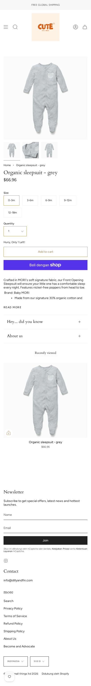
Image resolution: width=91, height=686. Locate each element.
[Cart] (84, 27)
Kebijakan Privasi (60, 548)
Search (8, 601)
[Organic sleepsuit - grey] (12, 150)
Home (7, 165)
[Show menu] (5, 27)
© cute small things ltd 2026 (21, 673)
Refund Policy (13, 623)
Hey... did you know (25, 321)
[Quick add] (9, 433)
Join (45, 540)
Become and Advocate (19, 646)
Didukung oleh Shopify (55, 673)
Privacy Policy (13, 608)
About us (15, 336)
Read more (12, 307)
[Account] (75, 27)
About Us (10, 639)
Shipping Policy (14, 631)
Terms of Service (15, 616)
